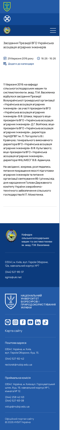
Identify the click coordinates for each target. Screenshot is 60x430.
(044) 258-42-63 (14, 397)
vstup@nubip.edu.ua (17, 406)
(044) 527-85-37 (14, 272)
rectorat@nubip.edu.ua (18, 364)
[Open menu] (53, 30)
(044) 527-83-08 (14, 400)
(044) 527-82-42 (14, 358)
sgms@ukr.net (13, 277)
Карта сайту (13, 330)
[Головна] (7, 7)
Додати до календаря (21, 63)
